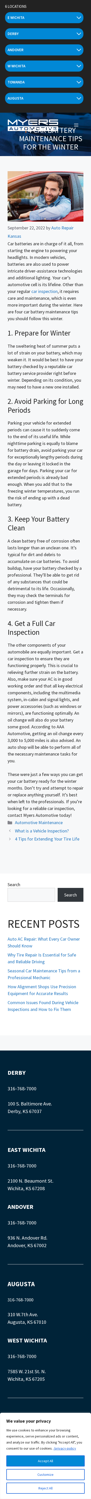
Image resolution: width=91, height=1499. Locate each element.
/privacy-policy (65, 1448)
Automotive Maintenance (39, 822)
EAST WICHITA (27, 1150)
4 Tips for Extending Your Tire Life (47, 839)
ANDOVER (20, 1207)
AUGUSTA (21, 1284)
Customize (45, 1474)
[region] (45, 1456)
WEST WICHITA (27, 1340)
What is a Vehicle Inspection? (42, 831)
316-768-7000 (22, 1088)
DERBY (17, 1072)
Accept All (45, 1461)
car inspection (44, 291)
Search (14, 884)
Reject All (45, 1488)
